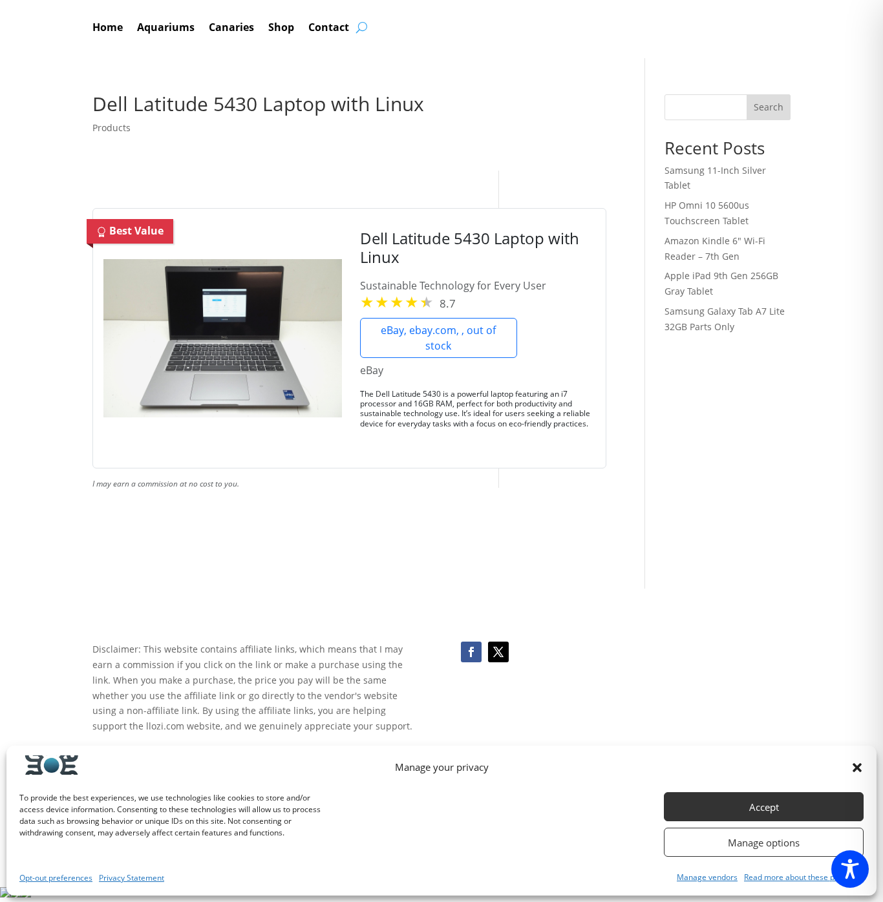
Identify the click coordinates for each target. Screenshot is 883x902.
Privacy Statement (131, 877)
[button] (857, 767)
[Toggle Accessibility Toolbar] (850, 869)
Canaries (231, 28)
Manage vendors (707, 877)
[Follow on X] (498, 652)
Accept (764, 807)
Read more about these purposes (804, 877)
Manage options (764, 842)
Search (768, 107)
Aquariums (166, 28)
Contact (328, 28)
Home (107, 28)
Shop (281, 28)
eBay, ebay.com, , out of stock (438, 338)
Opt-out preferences (55, 877)
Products (111, 127)
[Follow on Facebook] (471, 652)
